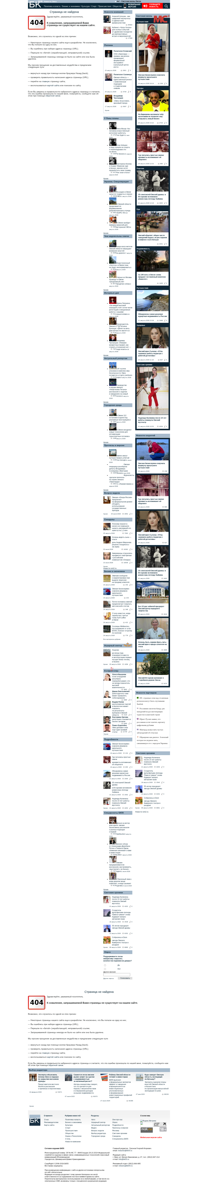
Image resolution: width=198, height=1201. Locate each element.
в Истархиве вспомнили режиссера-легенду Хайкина (122, 790)
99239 (166, 1094)
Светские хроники (113, 892)
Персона (140, 168)
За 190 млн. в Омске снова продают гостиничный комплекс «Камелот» (152, 277)
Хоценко (115, 650)
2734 (161, 123)
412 (126, 622)
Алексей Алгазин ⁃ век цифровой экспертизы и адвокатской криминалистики (121, 19)
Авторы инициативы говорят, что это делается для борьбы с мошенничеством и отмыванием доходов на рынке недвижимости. (86, 1088)
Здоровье (141, 325)
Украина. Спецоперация (116, 181)
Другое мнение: (109, 972)
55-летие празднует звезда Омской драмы (121, 927)
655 (126, 767)
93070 (95, 1096)
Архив (107, 110)
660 (161, 163)
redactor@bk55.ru (125, 1151)
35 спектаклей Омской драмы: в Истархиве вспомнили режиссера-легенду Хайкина (152, 197)
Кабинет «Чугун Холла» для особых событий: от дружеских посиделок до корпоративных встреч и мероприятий (122, 31)
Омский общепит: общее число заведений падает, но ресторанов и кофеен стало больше (152, 237)
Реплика (108, 45)
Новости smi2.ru (110, 568)
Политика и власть (52, 6)
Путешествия (142, 22)
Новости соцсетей (145, 435)
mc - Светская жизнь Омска (129, 1)
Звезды (140, 88)
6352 (126, 933)
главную (46, 81)
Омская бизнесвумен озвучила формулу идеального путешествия (120, 592)
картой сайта (53, 85)
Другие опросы (108, 978)
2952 (126, 514)
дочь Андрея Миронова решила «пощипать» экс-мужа (121, 544)
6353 (158, 794)
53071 (60, 1092)
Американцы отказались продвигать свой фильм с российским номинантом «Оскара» (122, 556)
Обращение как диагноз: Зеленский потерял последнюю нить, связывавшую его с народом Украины (152, 740)
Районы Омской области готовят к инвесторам (119, 1076)
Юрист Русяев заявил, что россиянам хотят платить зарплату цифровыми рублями (151, 722)
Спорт (94, 6)
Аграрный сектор (113, 645)
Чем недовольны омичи (116, 236)
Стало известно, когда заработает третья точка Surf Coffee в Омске (121, 616)
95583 (130, 25)
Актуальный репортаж (115, 358)
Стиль (67, 1139)
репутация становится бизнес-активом (121, 720)
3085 (125, 700)
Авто (93, 1120)
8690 (126, 947)
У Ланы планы (111, 118)
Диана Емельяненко (121, 691)
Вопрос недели (112, 493)
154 (126, 585)
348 (126, 609)
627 (161, 360)
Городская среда (113, 405)
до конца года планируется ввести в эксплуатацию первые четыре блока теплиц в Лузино (122, 657)
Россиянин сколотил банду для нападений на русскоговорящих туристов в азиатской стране (151, 711)
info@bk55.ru (124, 1159)
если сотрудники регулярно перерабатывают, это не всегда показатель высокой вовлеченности (121, 682)
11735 (125, 732)
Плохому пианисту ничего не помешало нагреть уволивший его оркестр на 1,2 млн (121, 527)
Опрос (115, 1122)
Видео (94, 1128)
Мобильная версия (134, 5)
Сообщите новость (154, 5)
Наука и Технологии (73, 1136)
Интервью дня (111, 293)
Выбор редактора (38, 1070)
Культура (85, 6)
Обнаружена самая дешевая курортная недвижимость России (121, 773)
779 (126, 635)
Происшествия (104, 6)
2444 (126, 778)
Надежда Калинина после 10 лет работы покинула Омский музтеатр (120, 802)
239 (161, 83)
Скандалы (109, 519)
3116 (125, 715)
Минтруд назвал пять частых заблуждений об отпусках (150, 731)
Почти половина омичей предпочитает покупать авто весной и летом (122, 604)
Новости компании (73, 1142)
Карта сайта (49, 1125)
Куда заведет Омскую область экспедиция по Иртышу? (154, 1077)
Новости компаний (113, 12)
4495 (125, 723)
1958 (126, 664)
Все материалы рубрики (111, 639)
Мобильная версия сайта (151, 1137)
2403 (161, 203)
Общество (117, 6)
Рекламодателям (51, 1122)
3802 (125, 689)
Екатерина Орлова (120, 717)
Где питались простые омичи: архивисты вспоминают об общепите (151, 157)
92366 (131, 1101)
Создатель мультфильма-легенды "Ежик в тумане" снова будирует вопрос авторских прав (121, 914)
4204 (161, 426)
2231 (161, 244)
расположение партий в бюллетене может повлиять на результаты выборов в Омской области (121, 709)
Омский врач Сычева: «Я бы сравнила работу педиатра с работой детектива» (150, 353)
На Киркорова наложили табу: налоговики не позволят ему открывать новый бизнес (151, 116)
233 (127, 598)
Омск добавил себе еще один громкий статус (120, 730)
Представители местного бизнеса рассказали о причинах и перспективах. (49, 1086)
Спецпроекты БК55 (114, 813)
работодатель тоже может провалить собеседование (120, 696)
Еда (138, 129)
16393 (126, 549)
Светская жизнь (144, 16)
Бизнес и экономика (71, 6)
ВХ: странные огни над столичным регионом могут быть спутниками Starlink (152, 701)
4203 (126, 808)
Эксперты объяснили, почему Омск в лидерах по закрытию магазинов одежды (48, 1078)
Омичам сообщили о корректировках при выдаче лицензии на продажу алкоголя (121, 579)
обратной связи (53, 96)
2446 (161, 320)
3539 (126, 922)
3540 (158, 782)
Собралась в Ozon (119, 937)
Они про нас (117, 1120)
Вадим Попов (118, 702)
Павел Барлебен (119, 725)
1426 (161, 283)
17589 (130, 38)
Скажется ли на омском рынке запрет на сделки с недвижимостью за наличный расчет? (84, 1078)
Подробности (111, 739)
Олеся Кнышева (119, 674)
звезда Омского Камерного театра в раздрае (120, 942)
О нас (46, 1120)
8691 (158, 808)
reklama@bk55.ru (126, 1166)
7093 (126, 533)
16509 (126, 562)
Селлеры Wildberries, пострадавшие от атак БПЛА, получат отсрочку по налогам (122, 629)
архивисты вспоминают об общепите (121, 763)
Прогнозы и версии (114, 445)
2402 (126, 795)
